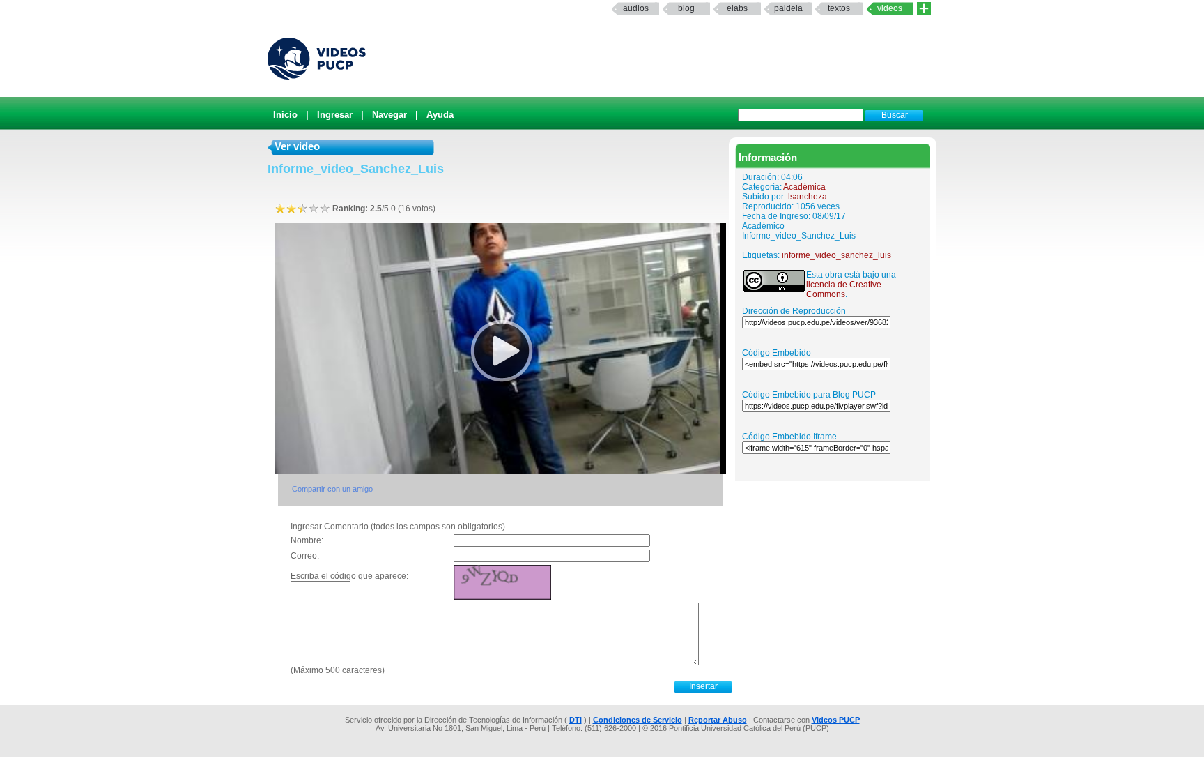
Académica (804, 187)
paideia (788, 8)
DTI (575, 720)
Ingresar (335, 114)
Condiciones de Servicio (637, 720)
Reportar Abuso (717, 720)
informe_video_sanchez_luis (836, 255)
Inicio (285, 114)
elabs (737, 8)
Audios (636, 8)
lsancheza (807, 197)
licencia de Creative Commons (843, 289)
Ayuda (440, 114)
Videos (889, 8)
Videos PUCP (836, 720)
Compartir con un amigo (332, 489)
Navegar (389, 114)
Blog (686, 8)
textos (839, 8)
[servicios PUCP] (924, 8)
